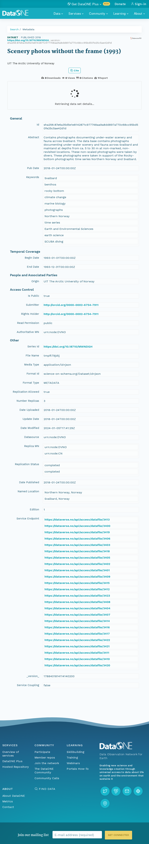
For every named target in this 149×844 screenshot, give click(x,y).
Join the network (47, 763)
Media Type (31, 364)
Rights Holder (30, 314)
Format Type (31, 382)
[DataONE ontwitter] (105, 791)
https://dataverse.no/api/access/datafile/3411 (77, 652)
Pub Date (33, 168)
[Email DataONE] (127, 791)
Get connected (118, 835)
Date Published (29, 482)
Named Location (28, 491)
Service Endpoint (28, 518)
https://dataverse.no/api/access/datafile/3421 (77, 646)
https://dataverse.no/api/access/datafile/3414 (77, 621)
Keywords (32, 177)
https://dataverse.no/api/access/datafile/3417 (77, 633)
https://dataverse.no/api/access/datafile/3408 (77, 602)
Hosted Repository (15, 766)
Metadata (28, 29)
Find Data (47, 789)
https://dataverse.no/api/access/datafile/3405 (77, 557)
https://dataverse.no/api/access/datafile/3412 (77, 589)
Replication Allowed (26, 391)
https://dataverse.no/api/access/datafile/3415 (77, 583)
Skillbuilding (75, 752)
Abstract (33, 137)
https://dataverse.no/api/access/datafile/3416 (77, 627)
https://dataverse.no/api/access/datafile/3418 (77, 551)
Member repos (45, 757)
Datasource (31, 437)
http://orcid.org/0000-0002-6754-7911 (71, 305)
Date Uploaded (29, 409)
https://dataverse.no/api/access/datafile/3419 (77, 532)
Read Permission (28, 323)
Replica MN (31, 446)
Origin (35, 281)
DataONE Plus (12, 761)
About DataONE (13, 795)
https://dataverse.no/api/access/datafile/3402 (77, 564)
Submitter (32, 304)
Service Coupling (28, 685)
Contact (8, 807)
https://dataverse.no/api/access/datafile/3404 (77, 608)
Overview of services (10, 753)
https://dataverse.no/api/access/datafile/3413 (77, 519)
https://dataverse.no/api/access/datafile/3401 (77, 570)
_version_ (33, 676)
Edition (34, 509)
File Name (32, 355)
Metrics (7, 801)
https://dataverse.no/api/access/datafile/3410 (77, 659)
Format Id (33, 373)
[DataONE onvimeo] (115, 791)
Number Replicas (28, 400)
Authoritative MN (28, 332)
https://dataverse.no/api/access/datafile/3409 (77, 576)
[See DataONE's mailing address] (105, 803)
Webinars (73, 763)
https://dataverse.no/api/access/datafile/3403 (77, 545)
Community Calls (47, 778)
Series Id (33, 346)
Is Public (33, 295)
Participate (42, 752)
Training (72, 757)
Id (38, 124)
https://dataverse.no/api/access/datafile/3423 (77, 595)
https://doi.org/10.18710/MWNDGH (28, 40)
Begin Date (32, 257)
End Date (33, 266)
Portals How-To (78, 768)
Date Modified (30, 428)
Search (14, 29)
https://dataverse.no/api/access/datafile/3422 (77, 640)
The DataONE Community (44, 770)
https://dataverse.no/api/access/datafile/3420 (77, 665)
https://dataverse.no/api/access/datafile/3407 (77, 614)
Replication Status (27, 464)
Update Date (31, 419)
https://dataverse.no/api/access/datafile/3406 (77, 538)
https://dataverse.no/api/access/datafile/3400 (77, 526)
